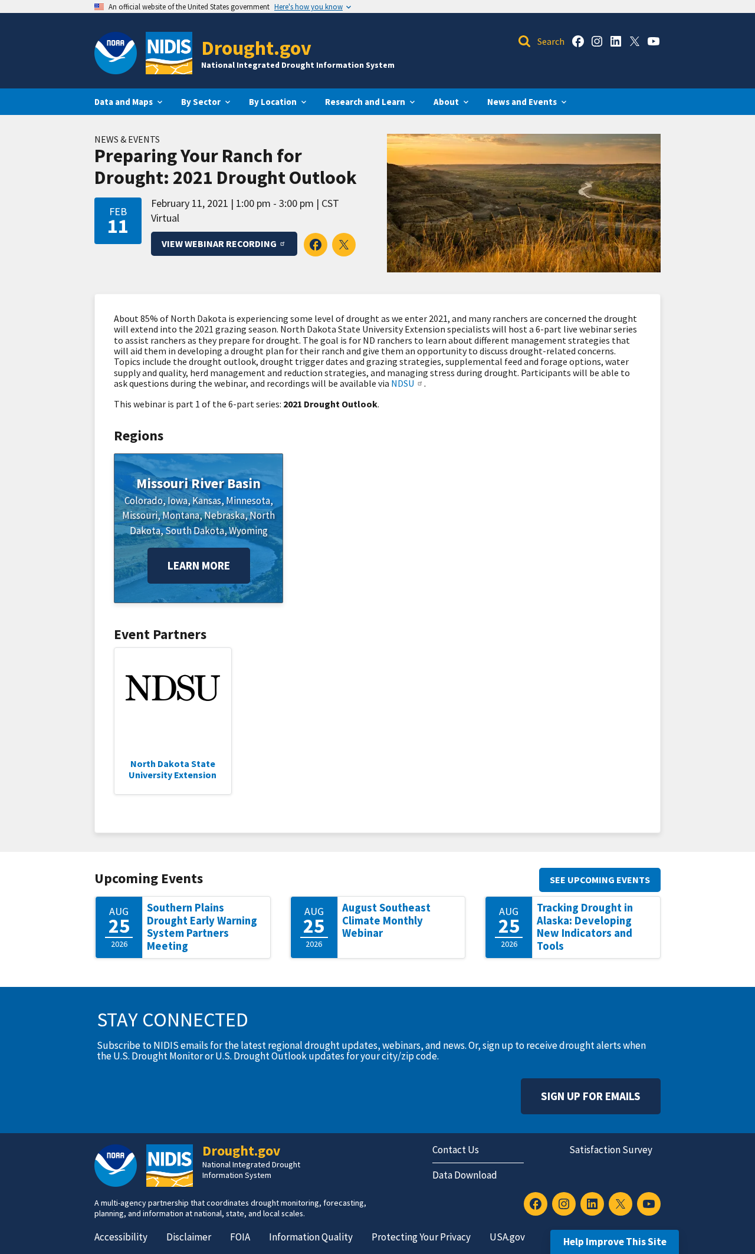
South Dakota (194, 530)
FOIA (240, 1236)
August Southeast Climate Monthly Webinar (386, 920)
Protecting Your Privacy (421, 1236)
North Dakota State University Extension (172, 769)
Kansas (206, 500)
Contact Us (455, 1149)
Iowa (178, 500)
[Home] (169, 53)
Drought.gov (256, 47)
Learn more (199, 565)
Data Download (464, 1175)
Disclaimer (188, 1236)
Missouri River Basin (198, 483)
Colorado (143, 500)
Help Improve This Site (615, 1241)
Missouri (139, 515)
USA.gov (507, 1236)
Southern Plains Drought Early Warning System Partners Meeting (202, 927)
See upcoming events (600, 880)
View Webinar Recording (219, 243)
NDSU (402, 383)
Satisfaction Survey (610, 1149)
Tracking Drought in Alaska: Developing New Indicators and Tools (585, 927)
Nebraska (224, 515)
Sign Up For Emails (591, 1096)
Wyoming (248, 530)
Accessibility (120, 1236)
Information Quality (311, 1236)
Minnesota (248, 500)
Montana (180, 515)
